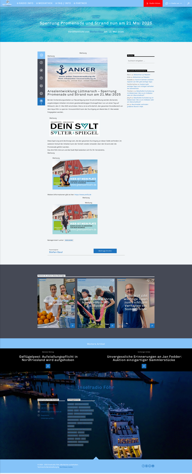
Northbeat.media (66, 467)
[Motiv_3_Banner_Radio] (88, 174)
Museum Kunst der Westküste (79, 429)
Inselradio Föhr (96, 387)
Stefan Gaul (97, 31)
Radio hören (154, 3)
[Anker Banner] (86, 73)
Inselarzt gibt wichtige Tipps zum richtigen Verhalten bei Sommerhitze (140, 86)
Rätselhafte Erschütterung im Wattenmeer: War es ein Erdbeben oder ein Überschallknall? (140, 93)
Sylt (83, 439)
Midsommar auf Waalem (142, 75)
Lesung (71, 426)
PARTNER (81, 3)
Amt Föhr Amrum (81, 404)
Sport (78, 439)
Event (70, 414)
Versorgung (83, 442)
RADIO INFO (26, 3)
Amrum (70, 404)
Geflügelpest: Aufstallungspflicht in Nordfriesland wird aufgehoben (48, 358)
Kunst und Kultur (85, 423)
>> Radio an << (175, 3)
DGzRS (70, 410)
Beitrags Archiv (105, 251)
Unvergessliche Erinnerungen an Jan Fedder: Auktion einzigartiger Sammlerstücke (144, 358)
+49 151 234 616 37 (47, 408)
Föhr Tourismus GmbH (76, 417)
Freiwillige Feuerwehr (82, 414)
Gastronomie (73, 420)
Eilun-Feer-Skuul (86, 410)
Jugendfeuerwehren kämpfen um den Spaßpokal (96, 302)
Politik (81, 432)
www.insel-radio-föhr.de (49, 404)
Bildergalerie (84, 407)
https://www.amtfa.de (83, 194)
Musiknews (72, 432)
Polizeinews (72, 435)
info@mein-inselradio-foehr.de (51, 412)
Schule (71, 439)
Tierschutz (72, 442)
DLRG (76, 410)
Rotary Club (83, 435)
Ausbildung (72, 407)
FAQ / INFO (64, 3)
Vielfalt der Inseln (75, 445)
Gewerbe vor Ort (86, 420)
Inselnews (96, 18)
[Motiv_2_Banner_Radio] (88, 219)
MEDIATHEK (45, 3)
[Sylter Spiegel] (87, 128)
